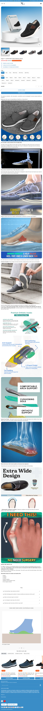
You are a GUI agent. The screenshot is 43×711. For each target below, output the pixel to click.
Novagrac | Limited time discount (7, 709)
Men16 (12, 80)
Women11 (34, 80)
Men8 (7, 77)
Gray (10, 72)
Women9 (23, 80)
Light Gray (27, 72)
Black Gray (15, 72)
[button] (2, 4)
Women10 (28, 80)
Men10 (20, 77)
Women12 (10, 83)
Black (3, 72)
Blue (6, 72)
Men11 (24, 77)
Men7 (3, 77)
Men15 (7, 80)
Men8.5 (11, 77)
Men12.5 (33, 77)
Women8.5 (17, 80)
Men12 (29, 77)
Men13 (38, 77)
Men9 (16, 77)
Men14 (3, 80)
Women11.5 (4, 83)
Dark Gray (21, 72)
